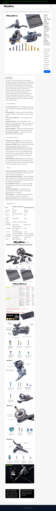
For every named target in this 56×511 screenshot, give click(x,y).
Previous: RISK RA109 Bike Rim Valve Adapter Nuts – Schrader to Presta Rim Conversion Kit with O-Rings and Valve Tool (12, 493)
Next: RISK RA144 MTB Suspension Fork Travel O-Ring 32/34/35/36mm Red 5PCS (27, 493)
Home (8, 11)
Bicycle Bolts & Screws (22, 11)
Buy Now (47, 72)
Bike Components (13, 11)
